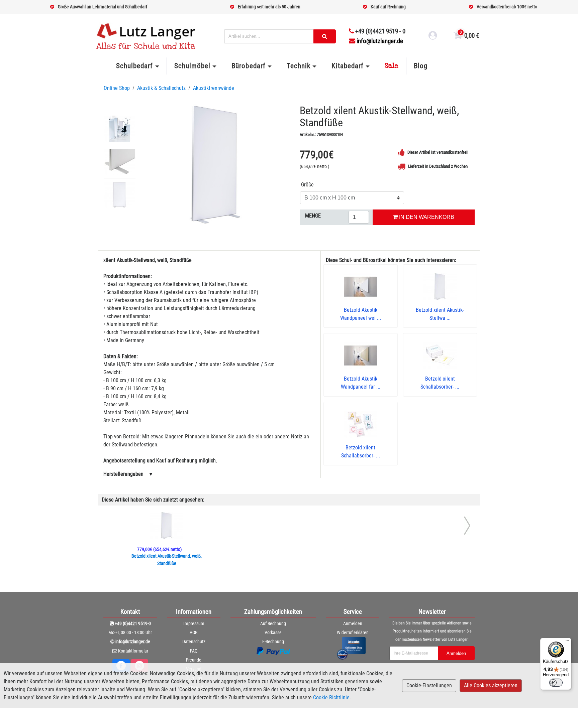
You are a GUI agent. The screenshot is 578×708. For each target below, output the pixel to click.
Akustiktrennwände (213, 88)
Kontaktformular (133, 651)
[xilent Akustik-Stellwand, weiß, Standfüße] (214, 165)
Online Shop (117, 88)
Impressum (193, 623)
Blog (420, 66)
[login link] (432, 36)
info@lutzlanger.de (380, 41)
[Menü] (567, 642)
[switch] (556, 683)
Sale (392, 65)
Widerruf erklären (353, 632)
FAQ (193, 651)
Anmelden (352, 623)
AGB (194, 632)
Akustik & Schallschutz (161, 88)
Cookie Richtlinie (331, 697)
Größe (307, 184)
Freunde (193, 660)
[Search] (324, 36)
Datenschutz (193, 641)
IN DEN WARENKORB (426, 217)
